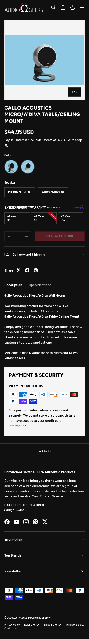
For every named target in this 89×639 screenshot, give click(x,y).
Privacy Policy (12, 624)
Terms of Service (75, 624)
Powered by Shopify (39, 617)
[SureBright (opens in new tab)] (78, 207)
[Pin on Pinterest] (36, 270)
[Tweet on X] (18, 270)
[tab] (13, 284)
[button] (72, 7)
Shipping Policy (53, 624)
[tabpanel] (44, 327)
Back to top (44, 451)
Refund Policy (32, 624)
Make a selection (59, 236)
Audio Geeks (20, 617)
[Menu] (82, 7)
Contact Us (10, 628)
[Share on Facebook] (27, 270)
